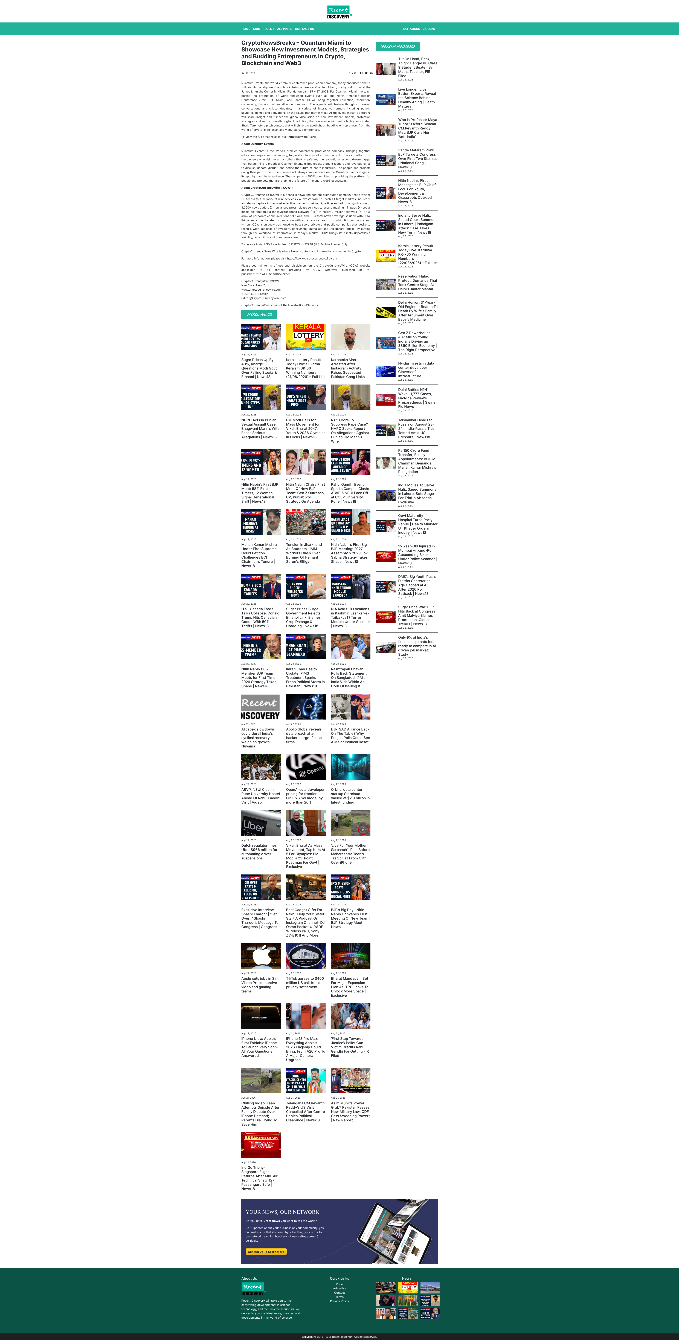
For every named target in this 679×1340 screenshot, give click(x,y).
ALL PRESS (284, 29)
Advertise (339, 1288)
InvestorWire (310, 199)
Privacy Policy (339, 1301)
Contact (339, 1292)
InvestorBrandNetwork (303, 305)
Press (339, 1284)
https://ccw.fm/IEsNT (302, 136)
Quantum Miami (325, 87)
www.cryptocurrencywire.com (261, 289)
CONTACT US (304, 29)
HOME (246, 29)
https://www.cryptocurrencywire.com (312, 258)
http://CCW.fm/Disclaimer (273, 274)
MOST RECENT (263, 29)
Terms (339, 1297)
